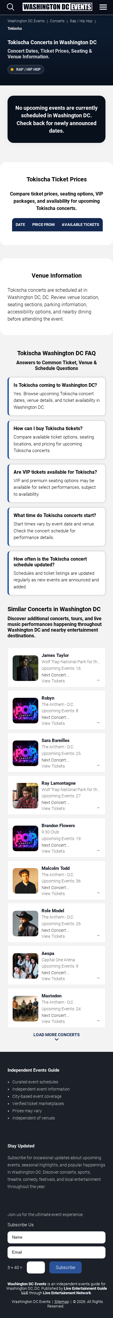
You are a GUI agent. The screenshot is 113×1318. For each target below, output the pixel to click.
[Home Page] (57, 7)
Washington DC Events (26, 21)
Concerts (57, 21)
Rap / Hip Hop (81, 21)
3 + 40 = (15, 1267)
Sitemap (62, 1301)
